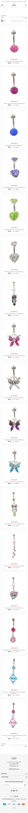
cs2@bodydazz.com (14, 769)
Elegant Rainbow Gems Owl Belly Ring (14, 524)
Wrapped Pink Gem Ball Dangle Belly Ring (14, 650)
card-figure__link (14, 41)
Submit (25, 785)
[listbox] (21, 21)
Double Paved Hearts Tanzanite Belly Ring (14, 187)
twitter (14, 791)
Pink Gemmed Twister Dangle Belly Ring (14, 566)
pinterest (16, 791)
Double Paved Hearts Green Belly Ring (14, 229)
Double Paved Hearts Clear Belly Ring (14, 271)
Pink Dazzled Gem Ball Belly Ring (14, 61)
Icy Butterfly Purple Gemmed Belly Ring (14, 439)
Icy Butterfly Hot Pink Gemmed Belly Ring (14, 355)
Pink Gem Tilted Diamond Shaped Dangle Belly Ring (14, 736)
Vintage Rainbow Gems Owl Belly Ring (14, 313)
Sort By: (14, 20)
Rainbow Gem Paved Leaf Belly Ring (14, 608)
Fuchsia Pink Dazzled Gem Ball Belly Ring (14, 103)
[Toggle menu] (2, 5)
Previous (11, 16)
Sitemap (14, 801)
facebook (11, 791)
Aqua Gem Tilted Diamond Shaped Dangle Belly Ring (14, 693)
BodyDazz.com (10, 799)
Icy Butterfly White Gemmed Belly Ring (14, 397)
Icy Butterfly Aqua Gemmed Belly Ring (14, 482)
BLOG (16, 796)
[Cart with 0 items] (25, 5)
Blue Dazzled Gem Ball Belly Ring (14, 145)
